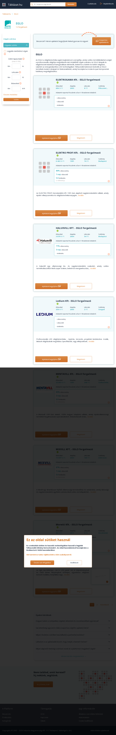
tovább (81, 195)
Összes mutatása (10, 94)
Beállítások (74, 563)
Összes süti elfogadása (42, 563)
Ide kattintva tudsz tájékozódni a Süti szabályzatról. (49, 554)
